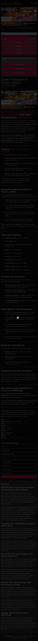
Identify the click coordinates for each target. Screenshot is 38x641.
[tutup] (18, 318)
